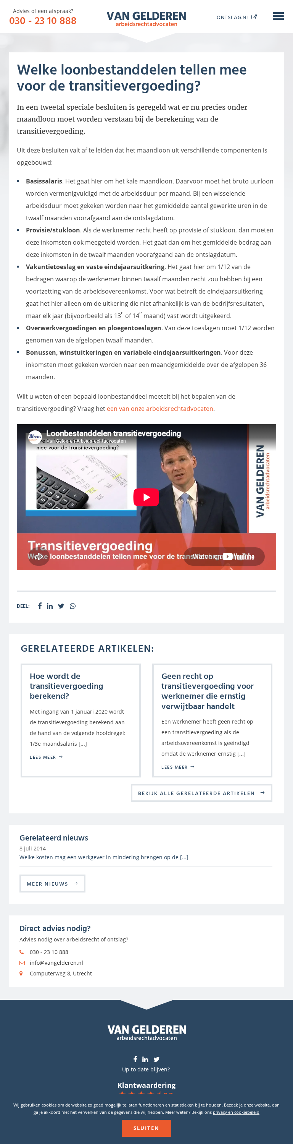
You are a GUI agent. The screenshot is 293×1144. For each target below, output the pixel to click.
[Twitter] (156, 1059)
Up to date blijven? (146, 1069)
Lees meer (43, 756)
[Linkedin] (145, 1059)
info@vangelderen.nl (56, 962)
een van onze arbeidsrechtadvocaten (160, 408)
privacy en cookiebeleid (236, 1112)
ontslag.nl (233, 17)
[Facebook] (135, 1059)
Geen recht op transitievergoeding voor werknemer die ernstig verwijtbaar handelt (207, 690)
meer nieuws (47, 884)
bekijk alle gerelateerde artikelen (196, 793)
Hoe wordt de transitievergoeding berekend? (66, 685)
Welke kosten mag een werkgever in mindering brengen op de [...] (103, 857)
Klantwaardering (146, 1085)
